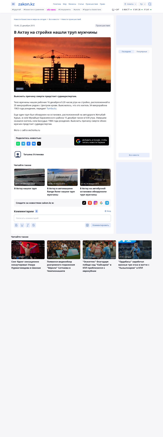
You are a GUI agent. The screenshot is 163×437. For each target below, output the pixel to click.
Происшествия (92, 4)
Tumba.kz (51, 108)
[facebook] (28, 143)
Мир (65, 4)
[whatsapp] (18, 143)
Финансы (72, 4)
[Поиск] (150, 4)
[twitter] (39, 143)
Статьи (81, 4)
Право (102, 4)
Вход (109, 211)
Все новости (54, 19)
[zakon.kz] (26, 4)
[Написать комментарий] (62, 218)
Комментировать (101, 225)
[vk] (34, 143)
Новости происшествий (71, 19)
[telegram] (23, 143)
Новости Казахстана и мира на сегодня (30, 19)
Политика (57, 4)
